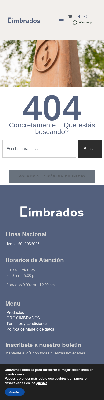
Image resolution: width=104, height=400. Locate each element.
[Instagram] (85, 16)
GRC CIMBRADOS (23, 318)
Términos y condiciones (27, 324)
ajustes (41, 383)
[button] (61, 20)
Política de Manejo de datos (30, 329)
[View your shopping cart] (70, 17)
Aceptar (14, 392)
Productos (15, 312)
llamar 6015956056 (23, 243)
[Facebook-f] (79, 16)
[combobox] (39, 149)
